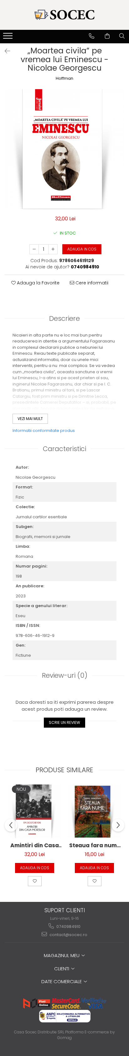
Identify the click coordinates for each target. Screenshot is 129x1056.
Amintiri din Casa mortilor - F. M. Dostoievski (34, 845)
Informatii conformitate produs (44, 431)
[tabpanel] (64, 149)
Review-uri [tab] (64, 675)
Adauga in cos (81, 249)
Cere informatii (91, 283)
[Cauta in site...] (122, 36)
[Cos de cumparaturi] (107, 36)
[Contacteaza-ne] (92, 36)
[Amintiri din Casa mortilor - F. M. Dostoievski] (34, 811)
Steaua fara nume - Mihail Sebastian (94, 845)
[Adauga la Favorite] (35, 881)
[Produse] (8, 37)
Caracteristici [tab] (64, 448)
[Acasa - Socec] (64, 15)
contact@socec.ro (68, 935)
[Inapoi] (4, 51)
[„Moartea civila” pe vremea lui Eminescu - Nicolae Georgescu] (64, 149)
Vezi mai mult (30, 418)
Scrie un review (64, 722)
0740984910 (67, 926)
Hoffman (64, 78)
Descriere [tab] (64, 318)
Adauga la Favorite (37, 283)
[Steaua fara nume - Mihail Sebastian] (94, 811)
